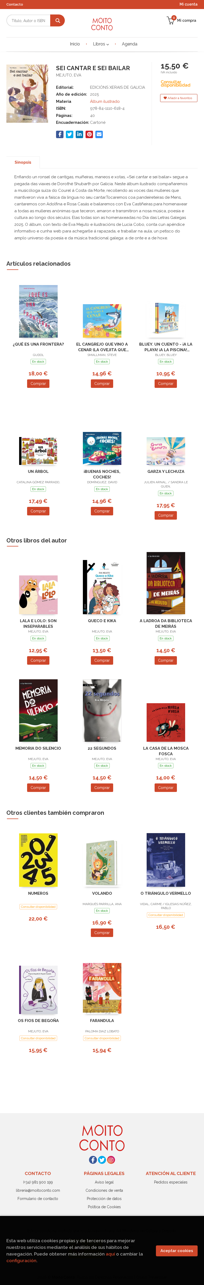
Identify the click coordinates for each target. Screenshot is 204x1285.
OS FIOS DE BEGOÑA (38, 1020)
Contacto (14, 4)
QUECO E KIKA (102, 620)
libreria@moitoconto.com (38, 1190)
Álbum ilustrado (105, 101)
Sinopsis (23, 162)
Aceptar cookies (176, 1250)
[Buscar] (57, 21)
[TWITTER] (102, 1160)
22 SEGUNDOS (102, 748)
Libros (99, 43)
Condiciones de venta (104, 1190)
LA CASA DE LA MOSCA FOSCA (166, 751)
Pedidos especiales (171, 1182)
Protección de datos (104, 1199)
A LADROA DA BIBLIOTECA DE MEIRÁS (166, 623)
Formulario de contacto (38, 1199)
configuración (21, 1260)
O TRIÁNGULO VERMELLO (166, 893)
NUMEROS (38, 893)
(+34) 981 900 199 (38, 1182)
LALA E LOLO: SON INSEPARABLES (38, 623)
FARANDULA (102, 1020)
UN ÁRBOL (38, 471)
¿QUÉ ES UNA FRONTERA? (38, 344)
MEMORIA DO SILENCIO (38, 748)
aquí (110, 1254)
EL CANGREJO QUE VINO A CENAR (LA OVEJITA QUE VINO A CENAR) (102, 347)
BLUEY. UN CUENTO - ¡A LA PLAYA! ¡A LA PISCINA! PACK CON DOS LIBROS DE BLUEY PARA (165, 347)
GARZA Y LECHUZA (165, 471)
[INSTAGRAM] (111, 1160)
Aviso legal (104, 1182)
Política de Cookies (104, 1207)
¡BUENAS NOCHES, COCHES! (102, 474)
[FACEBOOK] (93, 1160)
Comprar (38, 383)
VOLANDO (102, 893)
